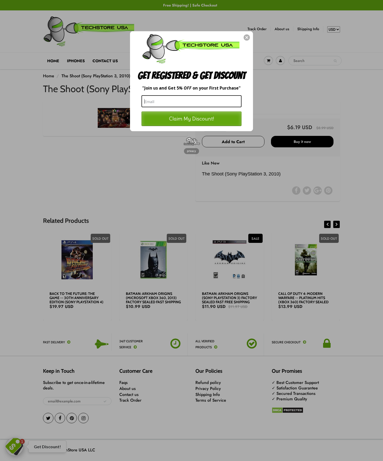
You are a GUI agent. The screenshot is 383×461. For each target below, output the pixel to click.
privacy (191, 151)
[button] (247, 37)
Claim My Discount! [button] (191, 118)
